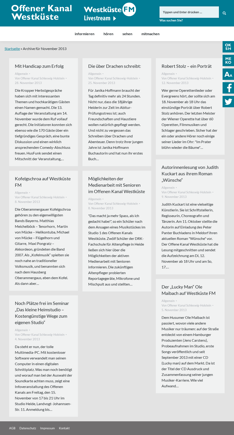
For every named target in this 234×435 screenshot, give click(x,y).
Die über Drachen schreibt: (114, 66)
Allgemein (21, 74)
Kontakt (64, 428)
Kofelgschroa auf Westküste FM (43, 182)
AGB (12, 428)
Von (39, 78)
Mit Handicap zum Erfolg (39, 66)
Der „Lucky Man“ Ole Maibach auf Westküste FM (188, 290)
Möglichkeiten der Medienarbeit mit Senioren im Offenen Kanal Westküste (116, 185)
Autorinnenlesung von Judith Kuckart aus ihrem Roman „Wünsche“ (190, 173)
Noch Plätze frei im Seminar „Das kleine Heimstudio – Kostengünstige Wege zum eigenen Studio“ (42, 312)
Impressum (47, 428)
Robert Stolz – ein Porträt (187, 66)
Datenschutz (27, 428)
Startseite (12, 48)
